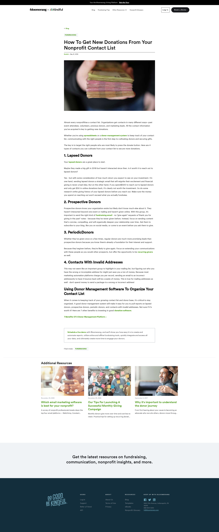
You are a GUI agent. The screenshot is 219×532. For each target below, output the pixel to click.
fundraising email (104, 215)
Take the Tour (124, 2)
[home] (46, 9)
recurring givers (145, 252)
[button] (119, 9)
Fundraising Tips (104, 10)
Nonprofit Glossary (136, 10)
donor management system (114, 135)
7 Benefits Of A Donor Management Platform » (85, 317)
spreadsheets (90, 135)
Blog (93, 10)
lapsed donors (75, 162)
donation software (122, 310)
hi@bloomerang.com (151, 510)
